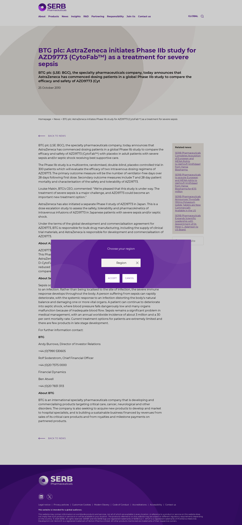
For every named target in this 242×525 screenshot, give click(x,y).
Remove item (137, 263)
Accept (112, 278)
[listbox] (121, 263)
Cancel (129, 278)
